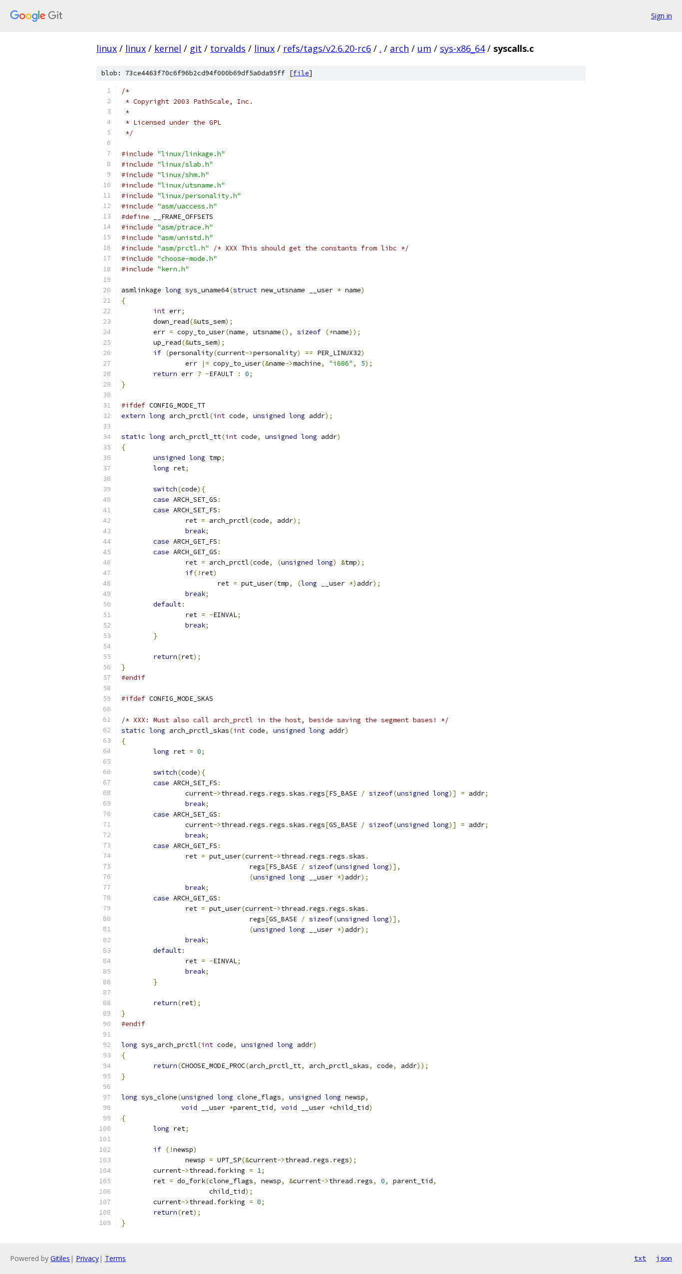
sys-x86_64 (462, 48)
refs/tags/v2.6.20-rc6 (327, 48)
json (664, 1258)
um (424, 48)
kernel (167, 48)
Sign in (661, 15)
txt (640, 1258)
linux (106, 48)
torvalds (228, 48)
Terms (115, 1258)
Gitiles (60, 1258)
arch (399, 48)
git (196, 48)
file (301, 73)
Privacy (87, 1258)
